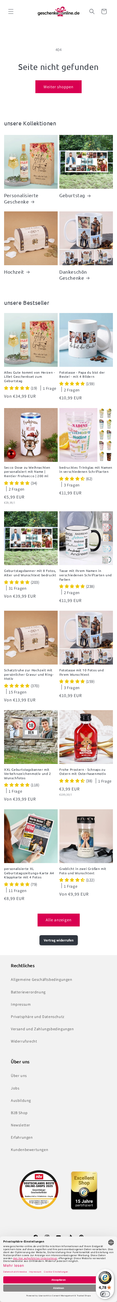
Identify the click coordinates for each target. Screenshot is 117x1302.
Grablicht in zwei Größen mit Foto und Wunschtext (82, 871)
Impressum (21, 1004)
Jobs (15, 1088)
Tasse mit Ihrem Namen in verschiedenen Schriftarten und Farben (85, 575)
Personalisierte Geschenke (21, 198)
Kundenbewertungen (29, 1149)
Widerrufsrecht (24, 1041)
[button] (11, 11)
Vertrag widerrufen (58, 940)
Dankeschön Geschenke (73, 275)
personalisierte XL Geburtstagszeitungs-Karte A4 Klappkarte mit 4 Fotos (29, 873)
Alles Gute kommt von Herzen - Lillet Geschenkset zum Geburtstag (29, 376)
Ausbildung (21, 1100)
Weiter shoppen (58, 86)
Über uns (19, 1075)
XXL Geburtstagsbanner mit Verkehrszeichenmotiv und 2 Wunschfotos (27, 773)
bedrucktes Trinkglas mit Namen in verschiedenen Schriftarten (85, 469)
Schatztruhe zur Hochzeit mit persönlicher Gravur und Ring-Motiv (29, 674)
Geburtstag (72, 195)
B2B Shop (19, 1112)
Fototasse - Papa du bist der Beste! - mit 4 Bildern (82, 374)
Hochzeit (14, 271)
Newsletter (20, 1125)
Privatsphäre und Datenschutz (37, 1016)
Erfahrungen (22, 1137)
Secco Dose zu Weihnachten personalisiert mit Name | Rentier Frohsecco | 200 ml (27, 471)
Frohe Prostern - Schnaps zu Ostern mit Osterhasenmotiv (82, 771)
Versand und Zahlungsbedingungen (42, 1028)
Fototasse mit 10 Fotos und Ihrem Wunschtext (81, 672)
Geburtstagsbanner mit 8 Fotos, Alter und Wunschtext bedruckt (30, 573)
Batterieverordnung (28, 992)
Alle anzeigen (59, 919)
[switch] (105, 1294)
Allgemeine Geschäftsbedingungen (41, 979)
